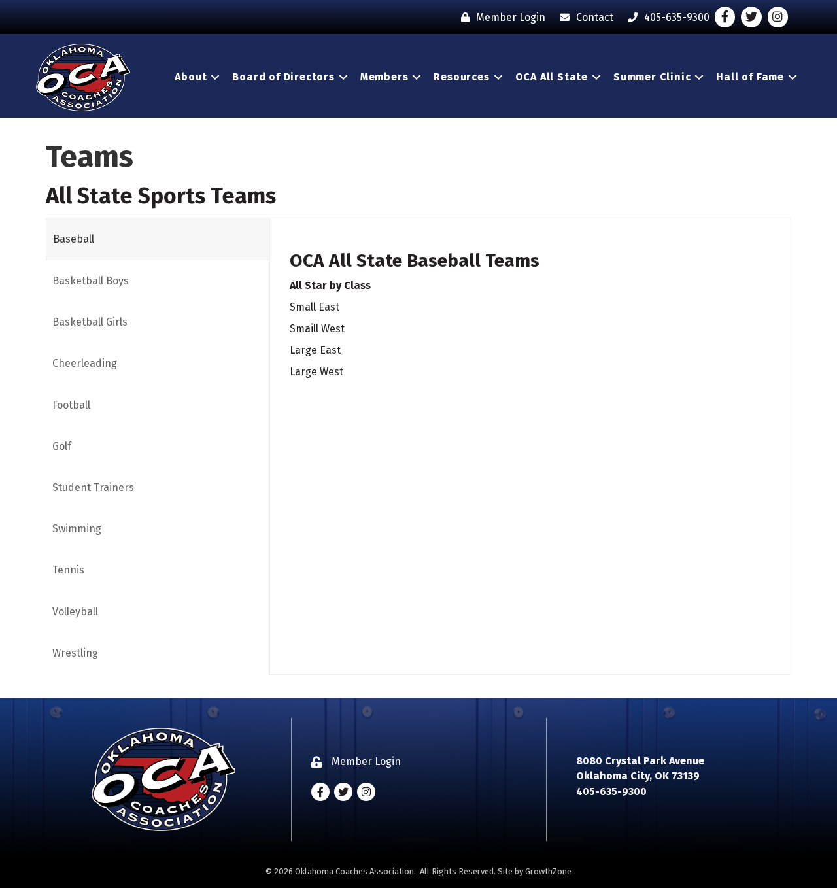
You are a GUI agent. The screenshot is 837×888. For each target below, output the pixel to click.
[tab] (158, 239)
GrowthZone (548, 871)
